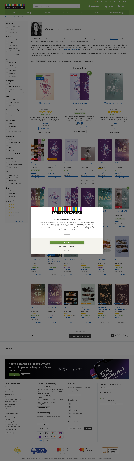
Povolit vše (67, 242)
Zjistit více (67, 233)
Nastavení (67, 250)
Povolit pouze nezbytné (67, 246)
